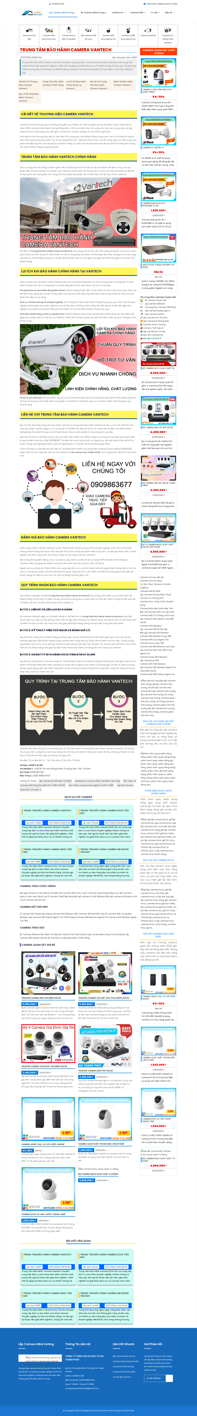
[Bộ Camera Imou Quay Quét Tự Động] (98, 1168)
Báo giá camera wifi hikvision (154, 632)
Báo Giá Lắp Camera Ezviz (158, 860)
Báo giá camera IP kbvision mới (121, 896)
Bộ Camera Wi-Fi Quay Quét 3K (158, 368)
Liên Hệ (169, 12)
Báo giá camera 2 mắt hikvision (89, 896)
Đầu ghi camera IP (150, 338)
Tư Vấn (154, 12)
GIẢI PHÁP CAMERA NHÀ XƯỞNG (162, 3)
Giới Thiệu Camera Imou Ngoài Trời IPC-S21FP (91, 785)
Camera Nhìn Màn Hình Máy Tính (156, 608)
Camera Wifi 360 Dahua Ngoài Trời (157, 674)
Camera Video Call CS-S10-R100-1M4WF (43, 1144)
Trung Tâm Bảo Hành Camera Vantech (47, 810)
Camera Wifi (137, 12)
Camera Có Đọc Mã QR (151, 577)
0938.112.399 (58, 3)
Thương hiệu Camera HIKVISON (160, 307)
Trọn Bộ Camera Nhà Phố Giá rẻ (95, 1070)
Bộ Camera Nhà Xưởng (93, 12)
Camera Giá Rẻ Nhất (150, 591)
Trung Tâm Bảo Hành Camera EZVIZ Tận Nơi (104, 812)
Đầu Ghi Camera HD (151, 334)
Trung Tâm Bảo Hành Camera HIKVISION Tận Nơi (104, 851)
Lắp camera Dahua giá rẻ (157, 310)
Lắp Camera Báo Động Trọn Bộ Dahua (106, 934)
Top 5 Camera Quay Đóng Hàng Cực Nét (102, 893)
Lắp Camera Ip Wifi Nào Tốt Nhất (55, 781)
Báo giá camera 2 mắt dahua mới (37, 893)
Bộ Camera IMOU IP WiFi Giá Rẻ (157, 427)
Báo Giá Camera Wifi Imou (68, 893)
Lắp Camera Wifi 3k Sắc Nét (154, 629)
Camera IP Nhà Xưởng (123, 1366)
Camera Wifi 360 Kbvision (153, 663)
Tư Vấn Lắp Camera (122, 1377)
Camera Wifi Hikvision (151, 625)
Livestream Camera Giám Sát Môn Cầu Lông (97, 781)
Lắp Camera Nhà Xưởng (61, 12)
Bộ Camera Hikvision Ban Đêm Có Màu (39, 934)
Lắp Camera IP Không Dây (154, 321)
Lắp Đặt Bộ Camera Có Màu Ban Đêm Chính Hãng (65, 937)
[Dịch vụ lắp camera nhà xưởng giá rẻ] (40, 1360)
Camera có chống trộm (152, 598)
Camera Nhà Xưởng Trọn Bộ (125, 1361)
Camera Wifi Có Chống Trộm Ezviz (157, 615)
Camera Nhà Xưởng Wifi (124, 1371)
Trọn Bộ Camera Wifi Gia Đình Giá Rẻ (41, 997)
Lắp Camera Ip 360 (149, 660)
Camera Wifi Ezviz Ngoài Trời (154, 639)
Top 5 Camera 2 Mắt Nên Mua (58, 896)
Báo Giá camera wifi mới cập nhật (157, 611)
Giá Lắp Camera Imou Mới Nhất (158, 935)
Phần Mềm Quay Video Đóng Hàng (158, 792)
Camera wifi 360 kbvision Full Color (157, 646)
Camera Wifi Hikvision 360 (65, 913)
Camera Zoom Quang (152, 324)
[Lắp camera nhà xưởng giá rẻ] (32, 15)
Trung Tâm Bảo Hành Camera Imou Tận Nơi (47, 851)
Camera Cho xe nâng (151, 580)
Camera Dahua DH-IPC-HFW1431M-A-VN (154, 204)
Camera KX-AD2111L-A (153, 147)
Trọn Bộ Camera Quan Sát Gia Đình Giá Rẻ (44, 1066)
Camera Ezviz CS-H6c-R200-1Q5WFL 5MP (43, 1214)
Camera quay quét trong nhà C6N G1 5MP (101, 1143)
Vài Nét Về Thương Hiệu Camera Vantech (28, 85)
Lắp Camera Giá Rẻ (154, 314)
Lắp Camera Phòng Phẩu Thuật (155, 594)
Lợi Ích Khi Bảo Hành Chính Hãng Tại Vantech (76, 85)
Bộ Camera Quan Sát (155, 300)
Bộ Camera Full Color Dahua (73, 934)
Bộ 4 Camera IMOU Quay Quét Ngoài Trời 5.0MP (158, 545)
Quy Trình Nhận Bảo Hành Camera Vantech (29, 97)
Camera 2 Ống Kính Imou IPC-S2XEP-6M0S (157, 90)
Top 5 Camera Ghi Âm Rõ (33, 899)
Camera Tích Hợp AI (151, 328)
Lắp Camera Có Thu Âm (153, 317)
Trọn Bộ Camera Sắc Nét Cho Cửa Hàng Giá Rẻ (103, 997)
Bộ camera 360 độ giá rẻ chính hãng (158, 484)
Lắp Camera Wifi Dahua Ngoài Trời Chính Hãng (52, 917)
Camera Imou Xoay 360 (152, 643)
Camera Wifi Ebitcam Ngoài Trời (92, 917)
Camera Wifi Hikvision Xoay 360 (156, 636)
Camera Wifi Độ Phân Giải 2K (93, 913)
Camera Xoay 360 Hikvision (153, 657)
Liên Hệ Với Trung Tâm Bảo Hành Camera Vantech (98, 85)
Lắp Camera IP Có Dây (152, 331)
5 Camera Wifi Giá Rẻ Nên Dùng (35, 913)
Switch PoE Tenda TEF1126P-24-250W (158, 266)
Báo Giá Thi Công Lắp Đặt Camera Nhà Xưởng (158, 723)
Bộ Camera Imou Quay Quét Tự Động (98, 1174)
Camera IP (117, 12)
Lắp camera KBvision (154, 303)
